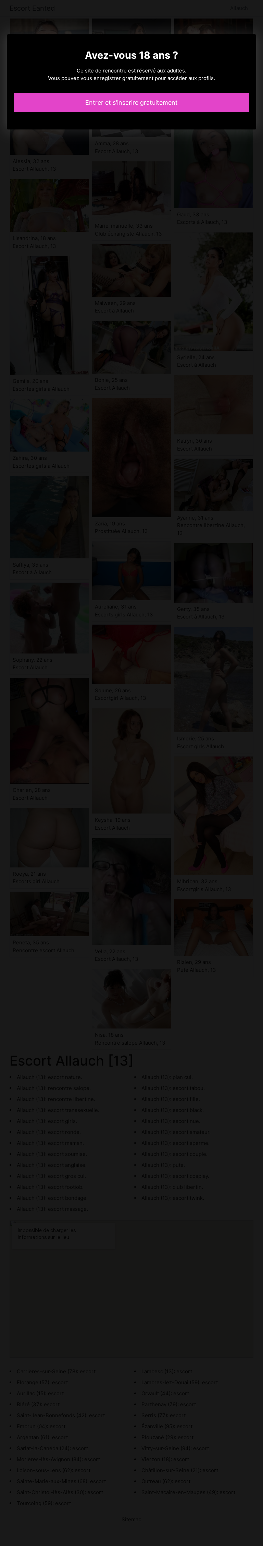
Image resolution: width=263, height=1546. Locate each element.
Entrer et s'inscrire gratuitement (131, 102)
